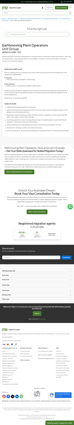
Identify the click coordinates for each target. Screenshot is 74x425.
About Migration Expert (9, 353)
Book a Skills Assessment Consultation (19, 172)
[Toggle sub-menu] (70, 271)
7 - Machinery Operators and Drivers (29, 18)
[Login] (43, 8)
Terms (61, 396)
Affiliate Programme (8, 363)
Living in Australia (25, 351)
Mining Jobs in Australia (62, 368)
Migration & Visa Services (9, 356)
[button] (69, 413)
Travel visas (5, 290)
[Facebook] (8, 396)
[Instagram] (4, 396)
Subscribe (66, 257)
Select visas (50, 7)
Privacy (57, 396)
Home (4, 18)
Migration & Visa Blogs (8, 361)
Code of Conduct (61, 358)
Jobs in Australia (12, 18)
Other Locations (25, 360)
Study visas (5, 279)
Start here (42, 319)
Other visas (5, 299)
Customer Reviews (7, 358)
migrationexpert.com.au (9, 348)
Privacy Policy (60, 353)
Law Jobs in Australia (62, 365)
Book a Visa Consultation (37, 211)
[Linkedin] (17, 396)
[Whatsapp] (21, 396)
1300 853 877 (68, 2)
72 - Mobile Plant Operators (50, 18)
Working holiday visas (8, 271)
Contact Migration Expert (45, 351)
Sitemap (58, 351)
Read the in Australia (37, 1)
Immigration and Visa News (10, 384)
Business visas (6, 295)
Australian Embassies (26, 356)
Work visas (5, 275)
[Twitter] (12, 396)
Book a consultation (61, 7)
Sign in (37, 313)
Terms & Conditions (61, 356)
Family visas (5, 285)
